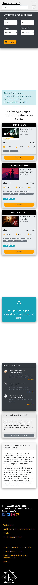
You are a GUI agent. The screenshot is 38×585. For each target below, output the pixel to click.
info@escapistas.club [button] (20, 435)
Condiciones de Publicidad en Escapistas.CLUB (15, 556)
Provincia (7, 18)
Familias (6, 193)
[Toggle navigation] (34, 3)
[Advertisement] (19, 69)
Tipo (22, 18)
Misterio (6, 151)
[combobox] (15, 7)
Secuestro (18, 238)
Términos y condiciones (12, 537)
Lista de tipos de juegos (12, 551)
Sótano (11, 238)
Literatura (18, 191)
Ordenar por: (25, 28)
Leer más (30, 379)
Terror (5, 238)
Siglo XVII (26, 191)
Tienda (6, 533)
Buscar (11, 42)
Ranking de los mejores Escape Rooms (18, 529)
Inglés (6, 199)
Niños (12, 191)
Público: (6, 28)
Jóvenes (30, 193)
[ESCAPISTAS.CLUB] (12, 3)
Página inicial (8, 525)
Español (11, 199)
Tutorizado (22, 193)
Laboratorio (14, 151)
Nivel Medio (26, 238)
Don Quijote (14, 193)
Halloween (16, 241)
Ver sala (19, 158)
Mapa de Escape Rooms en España (17, 547)
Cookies (6, 562)
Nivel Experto (8, 241)
